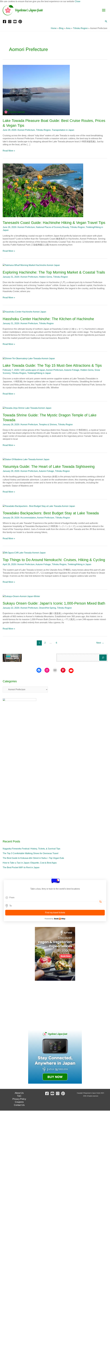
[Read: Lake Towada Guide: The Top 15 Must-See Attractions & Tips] (29, 358)
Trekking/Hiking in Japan (39, 373)
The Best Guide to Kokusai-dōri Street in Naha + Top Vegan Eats (33, 858)
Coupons (19, 1102)
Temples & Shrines (48, 424)
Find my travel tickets (55, 912)
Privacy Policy (19, 1099)
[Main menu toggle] (103, 10)
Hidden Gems (45, 277)
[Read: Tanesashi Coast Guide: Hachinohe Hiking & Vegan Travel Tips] (43, 190)
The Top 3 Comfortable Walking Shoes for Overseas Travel (30, 853)
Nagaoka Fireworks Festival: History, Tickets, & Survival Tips (31, 849)
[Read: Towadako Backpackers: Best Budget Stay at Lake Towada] (39, 506)
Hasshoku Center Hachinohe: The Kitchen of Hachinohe (48, 319)
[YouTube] (15, 21)
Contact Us (19, 1105)
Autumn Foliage (71, 370)
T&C (19, 1096)
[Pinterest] (20, 21)
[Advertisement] (55, 1005)
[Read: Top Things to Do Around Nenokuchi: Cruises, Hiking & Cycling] (24, 552)
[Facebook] (4, 21)
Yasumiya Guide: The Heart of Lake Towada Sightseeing (49, 466)
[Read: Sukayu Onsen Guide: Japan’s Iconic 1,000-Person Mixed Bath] (21, 596)
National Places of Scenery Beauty (52, 227)
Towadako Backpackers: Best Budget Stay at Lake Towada (51, 513)
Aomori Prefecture (26, 130)
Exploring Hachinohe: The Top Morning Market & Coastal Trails (54, 272)
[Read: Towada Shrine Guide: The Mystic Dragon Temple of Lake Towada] (27, 408)
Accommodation (28, 518)
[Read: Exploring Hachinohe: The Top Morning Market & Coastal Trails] (31, 265)
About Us (19, 1093)
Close (77, 1)
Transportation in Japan (63, 130)
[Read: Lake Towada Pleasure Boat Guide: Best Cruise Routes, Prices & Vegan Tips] (36, 90)
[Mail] (55, 670)
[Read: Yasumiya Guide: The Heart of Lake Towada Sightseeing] (26, 459)
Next (100, 642)
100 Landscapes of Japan (33, 370)
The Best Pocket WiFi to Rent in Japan (21, 867)
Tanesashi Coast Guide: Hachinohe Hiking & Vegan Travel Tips (54, 223)
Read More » (9, 150)
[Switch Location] (100, 901)
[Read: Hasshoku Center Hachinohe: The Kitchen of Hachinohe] (24, 312)
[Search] (103, 658)
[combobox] (55, 898)
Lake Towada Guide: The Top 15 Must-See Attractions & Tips (52, 365)
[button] (106, 21)
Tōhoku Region (43, 130)
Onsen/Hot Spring (47, 608)
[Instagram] (10, 21)
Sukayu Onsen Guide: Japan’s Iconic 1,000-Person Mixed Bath (54, 603)
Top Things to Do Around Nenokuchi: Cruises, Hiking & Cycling (54, 560)
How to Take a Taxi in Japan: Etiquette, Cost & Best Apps (30, 863)
